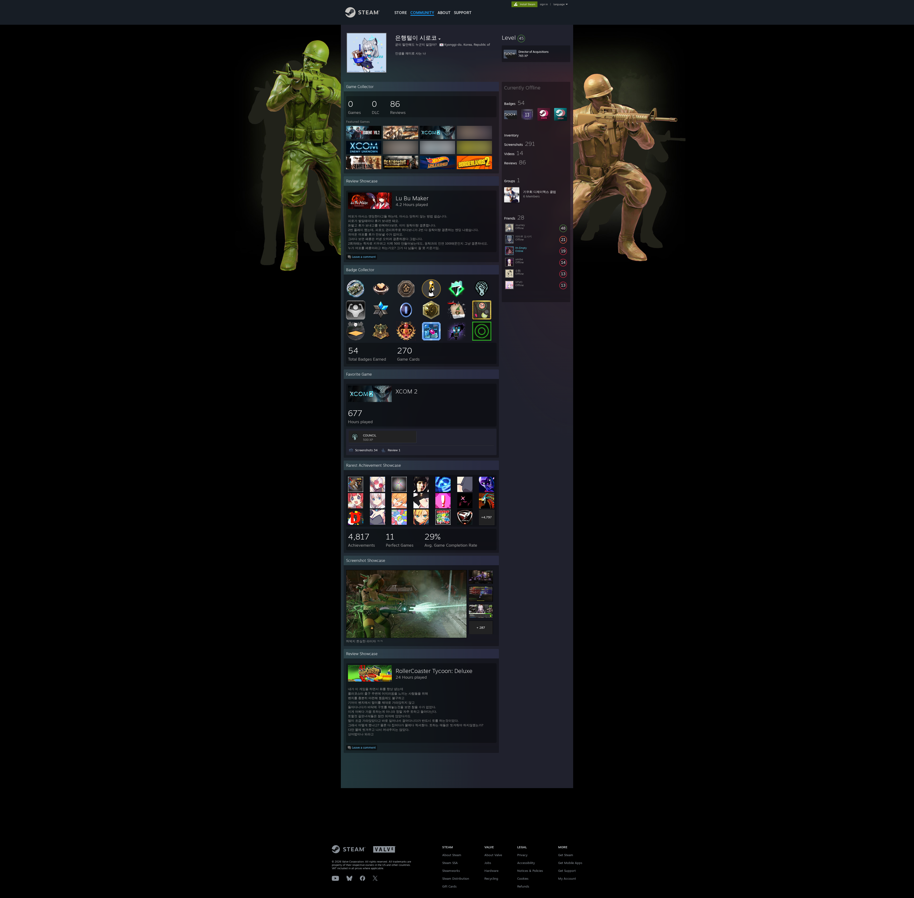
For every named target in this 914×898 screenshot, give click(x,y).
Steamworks (451, 871)
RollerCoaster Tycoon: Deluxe (434, 670)
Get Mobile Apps (570, 863)
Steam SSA (450, 863)
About (444, 12)
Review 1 (394, 450)
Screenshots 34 (366, 450)
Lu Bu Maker (412, 198)
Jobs (487, 863)
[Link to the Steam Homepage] (362, 16)
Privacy (522, 855)
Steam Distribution (455, 878)
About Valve (493, 855)
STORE (400, 12)
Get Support (567, 871)
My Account (567, 878)
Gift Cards (449, 886)
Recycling (491, 878)
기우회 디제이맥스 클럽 (539, 192)
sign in (544, 4)
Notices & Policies (530, 871)
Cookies (522, 878)
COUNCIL (369, 435)
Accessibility (526, 863)
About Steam (451, 855)
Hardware (491, 871)
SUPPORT (463, 12)
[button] (536, 37)
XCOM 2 (406, 391)
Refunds (523, 886)
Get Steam (565, 855)
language (559, 4)
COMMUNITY (422, 12)
